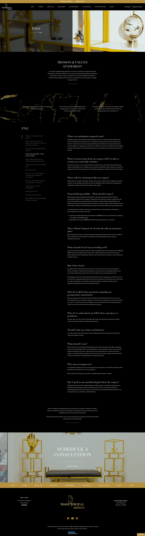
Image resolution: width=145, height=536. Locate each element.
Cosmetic (24, 485)
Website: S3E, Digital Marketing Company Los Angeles (85, 526)
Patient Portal (66, 1)
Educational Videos (103, 485)
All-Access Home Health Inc (80, 528)
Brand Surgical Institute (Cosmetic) (66, 528)
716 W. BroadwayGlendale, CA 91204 (120, 503)
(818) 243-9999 (24, 497)
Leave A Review (24, 503)
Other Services (86, 485)
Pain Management (70, 485)
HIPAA (70, 526)
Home (32, 32)
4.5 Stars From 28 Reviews (24, 500)
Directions (80, 1)
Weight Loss (38, 485)
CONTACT (141, 534)
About (36, 32)
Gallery (119, 485)
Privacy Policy (65, 526)
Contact (131, 485)
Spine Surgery (53, 485)
